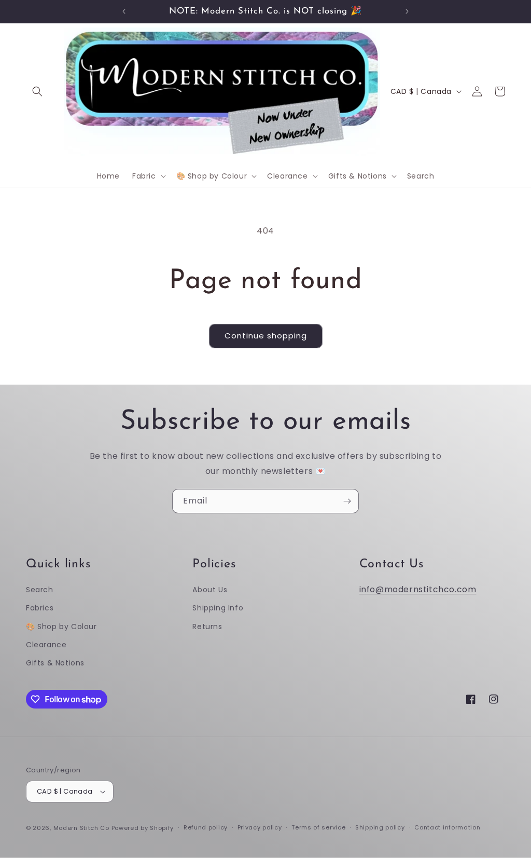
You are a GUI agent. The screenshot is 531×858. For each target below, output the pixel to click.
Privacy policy (259, 827)
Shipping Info (217, 608)
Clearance (46, 644)
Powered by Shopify (142, 828)
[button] (37, 91)
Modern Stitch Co (81, 828)
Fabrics (39, 608)
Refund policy (206, 827)
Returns (207, 626)
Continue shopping (266, 335)
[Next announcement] (407, 11)
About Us (209, 589)
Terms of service (318, 827)
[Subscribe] (347, 501)
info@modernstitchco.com (418, 589)
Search (39, 589)
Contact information (447, 827)
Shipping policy (380, 827)
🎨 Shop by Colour (61, 626)
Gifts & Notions (55, 663)
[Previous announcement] (124, 11)
